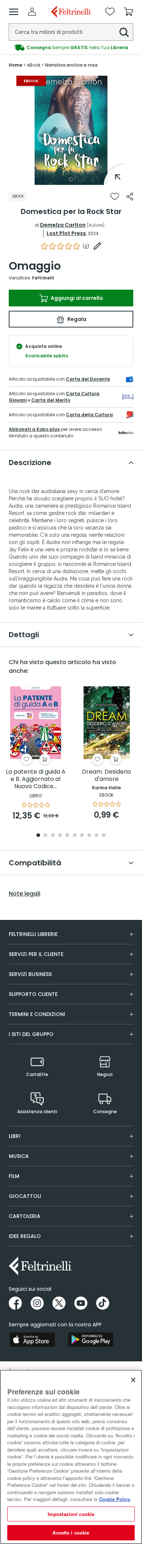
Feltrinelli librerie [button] (33, 934)
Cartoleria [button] (24, 1216)
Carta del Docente (88, 379)
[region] (71, 1457)
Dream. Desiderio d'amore (106, 775)
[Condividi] (129, 196)
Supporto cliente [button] (33, 994)
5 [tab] (67, 835)
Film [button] (14, 1176)
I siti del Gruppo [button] (31, 1034)
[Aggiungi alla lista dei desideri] (114, 196)
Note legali (24, 894)
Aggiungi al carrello (76, 298)
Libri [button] (14, 1136)
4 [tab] (60, 835)
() (86, 246)
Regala (76, 319)
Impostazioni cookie (71, 1514)
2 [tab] (45, 835)
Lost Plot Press (66, 233)
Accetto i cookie (70, 1532)
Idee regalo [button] (25, 1236)
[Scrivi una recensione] (97, 246)
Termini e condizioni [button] (37, 1014)
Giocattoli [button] (25, 1196)
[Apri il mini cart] (128, 11)
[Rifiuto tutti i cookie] (133, 1380)
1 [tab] (71, 179)
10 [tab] (104, 835)
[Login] (32, 11)
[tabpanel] (71, 130)
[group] (71, 47)
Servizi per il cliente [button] (36, 954)
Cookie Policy (114, 1499)
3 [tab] (52, 835)
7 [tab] (82, 835)
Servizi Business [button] (30, 974)
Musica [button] (19, 1156)
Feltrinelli (43, 278)
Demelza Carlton (63, 225)
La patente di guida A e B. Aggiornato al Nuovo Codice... (36, 779)
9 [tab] (96, 835)
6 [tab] (74, 835)
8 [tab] (89, 835)
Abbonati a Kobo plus (34, 429)
